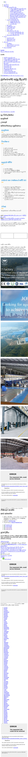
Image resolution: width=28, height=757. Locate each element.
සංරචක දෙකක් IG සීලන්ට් (17, 32)
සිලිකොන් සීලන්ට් (11, 7)
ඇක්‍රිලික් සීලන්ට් (11, 26)
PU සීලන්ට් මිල (20, 547)
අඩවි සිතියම (4, 545)
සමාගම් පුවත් (10, 38)
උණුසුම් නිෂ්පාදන (22, 544)
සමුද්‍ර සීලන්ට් (13, 24)
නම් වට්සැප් (7, 559)
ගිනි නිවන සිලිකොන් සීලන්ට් (18, 17)
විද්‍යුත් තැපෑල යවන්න (6, 555)
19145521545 (11, 521)
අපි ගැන (6, 42)
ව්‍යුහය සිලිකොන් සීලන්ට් (16, 13)
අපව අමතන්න (8, 47)
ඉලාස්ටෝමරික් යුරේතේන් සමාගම (10, 550)
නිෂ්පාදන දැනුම (11, 40)
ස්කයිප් (2, 557)
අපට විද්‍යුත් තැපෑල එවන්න (8, 111)
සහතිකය (9, 43)
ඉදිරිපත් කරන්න (5, 541)
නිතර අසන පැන (11, 46)
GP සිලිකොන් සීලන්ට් (15, 11)
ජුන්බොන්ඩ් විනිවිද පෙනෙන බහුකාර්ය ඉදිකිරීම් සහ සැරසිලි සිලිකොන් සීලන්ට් (13, 219)
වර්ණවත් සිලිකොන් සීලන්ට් (17, 14)
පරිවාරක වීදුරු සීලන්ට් (13, 31)
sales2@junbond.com (16, 522)
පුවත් (5, 36)
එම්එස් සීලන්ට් (11, 28)
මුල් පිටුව (6, 4)
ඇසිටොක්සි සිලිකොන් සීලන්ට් (18, 8)
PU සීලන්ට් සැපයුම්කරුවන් (8, 547)
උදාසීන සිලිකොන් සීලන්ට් (17, 10)
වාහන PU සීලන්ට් (15, 21)
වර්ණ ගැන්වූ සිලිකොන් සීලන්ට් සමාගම (11, 548)
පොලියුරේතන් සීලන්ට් (13, 19)
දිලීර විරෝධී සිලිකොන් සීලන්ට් (18, 15)
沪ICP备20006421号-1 (11, 544)
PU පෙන (9, 25)
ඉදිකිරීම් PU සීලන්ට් (15, 22)
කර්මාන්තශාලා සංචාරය (13, 44)
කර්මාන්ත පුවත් (11, 39)
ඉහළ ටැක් (9, 29)
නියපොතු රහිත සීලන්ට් (13, 35)
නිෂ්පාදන (6, 6)
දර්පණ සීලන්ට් (14, 18)
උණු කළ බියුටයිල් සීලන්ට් (17, 33)
